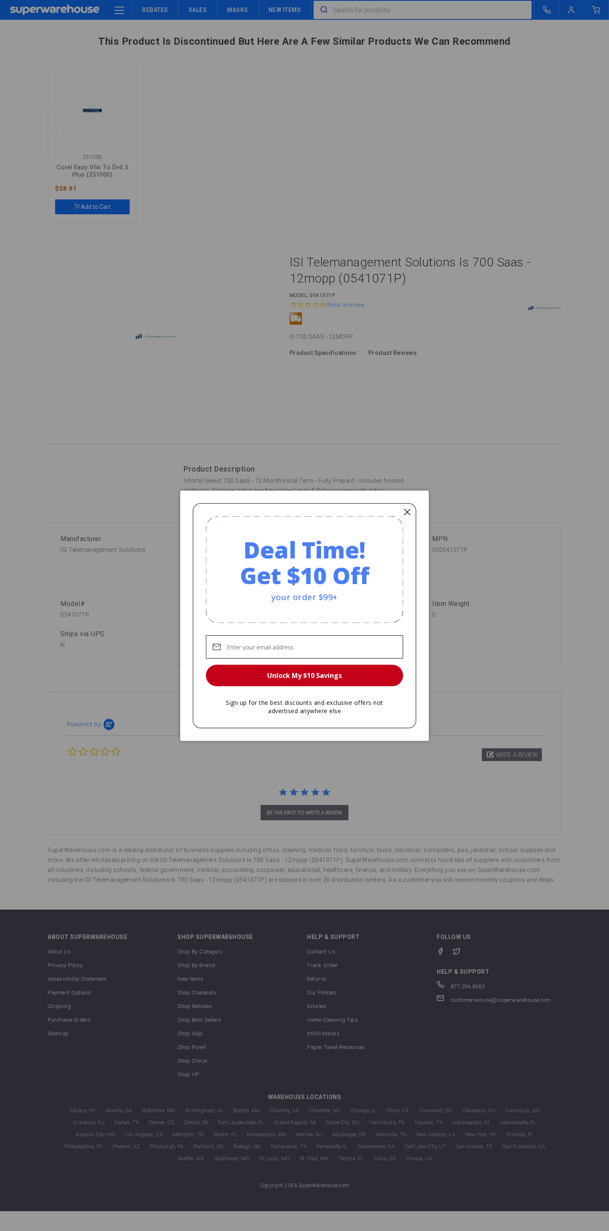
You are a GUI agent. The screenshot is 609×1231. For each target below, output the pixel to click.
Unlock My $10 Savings (304, 675)
